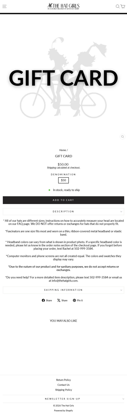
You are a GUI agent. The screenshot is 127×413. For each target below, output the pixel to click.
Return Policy (63, 379)
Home (62, 150)
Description (63, 211)
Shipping (51, 167)
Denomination (63, 174)
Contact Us (64, 384)
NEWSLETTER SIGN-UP (62, 398)
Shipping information (63, 290)
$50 (63, 180)
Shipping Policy (63, 389)
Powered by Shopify (63, 410)
